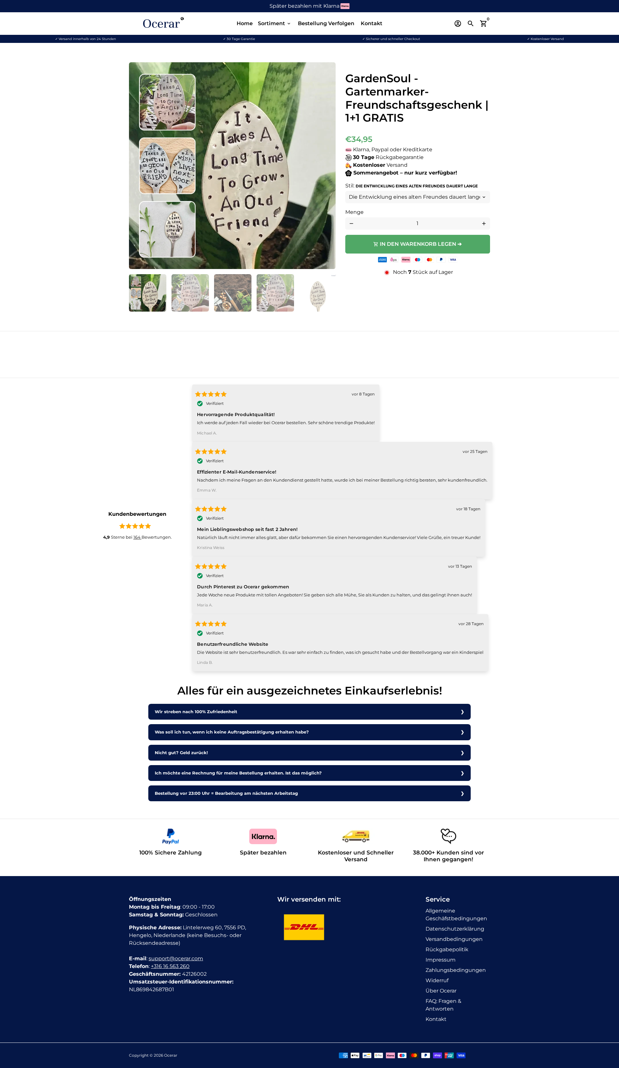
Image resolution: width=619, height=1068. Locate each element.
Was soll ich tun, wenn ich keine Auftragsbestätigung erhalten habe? (232, 732)
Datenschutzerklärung (455, 929)
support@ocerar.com (176, 958)
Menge (354, 212)
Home (245, 23)
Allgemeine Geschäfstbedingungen (456, 915)
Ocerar (170, 1055)
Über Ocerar (441, 991)
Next (327, 166)
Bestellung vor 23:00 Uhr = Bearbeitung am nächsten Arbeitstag (226, 793)
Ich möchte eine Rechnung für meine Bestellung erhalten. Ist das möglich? (238, 773)
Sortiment (274, 23)
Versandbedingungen (454, 939)
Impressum (441, 960)
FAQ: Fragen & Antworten (443, 1005)
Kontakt (371, 23)
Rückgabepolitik (447, 949)
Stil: (411, 186)
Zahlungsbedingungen (456, 970)
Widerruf (437, 980)
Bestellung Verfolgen (326, 23)
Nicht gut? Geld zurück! (181, 752)
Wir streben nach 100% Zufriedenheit (196, 711)
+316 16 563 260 (170, 966)
